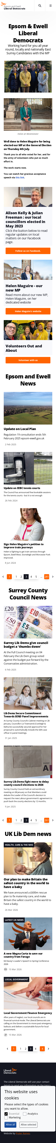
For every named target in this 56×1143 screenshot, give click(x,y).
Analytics (33, 1113)
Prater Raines (23, 1133)
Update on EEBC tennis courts (22, 488)
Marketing (15, 1117)
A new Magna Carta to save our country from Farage (23, 955)
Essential (14, 1113)
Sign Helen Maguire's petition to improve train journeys (23, 546)
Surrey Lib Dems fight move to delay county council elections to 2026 (26, 783)
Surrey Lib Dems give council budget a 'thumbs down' (26, 645)
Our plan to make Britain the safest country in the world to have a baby (26, 883)
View (28, 221)
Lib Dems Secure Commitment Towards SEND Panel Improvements (26, 715)
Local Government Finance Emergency (28, 1013)
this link (20, 177)
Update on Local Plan (20, 429)
